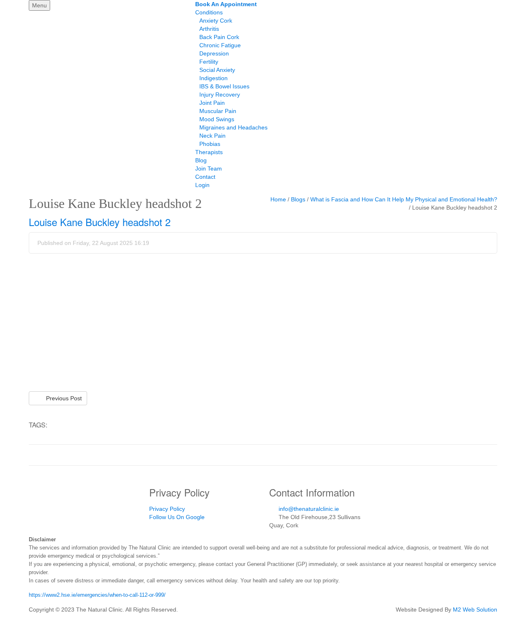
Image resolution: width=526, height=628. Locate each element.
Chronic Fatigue (220, 45)
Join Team (208, 168)
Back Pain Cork (219, 37)
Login (202, 185)
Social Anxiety (217, 70)
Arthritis (209, 28)
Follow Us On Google (177, 517)
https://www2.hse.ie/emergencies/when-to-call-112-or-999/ (97, 595)
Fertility (208, 61)
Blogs (298, 199)
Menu (39, 5)
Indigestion (213, 78)
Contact (205, 176)
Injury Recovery (219, 94)
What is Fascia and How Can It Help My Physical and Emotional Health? (403, 199)
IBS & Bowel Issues (224, 86)
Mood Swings (216, 119)
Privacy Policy (167, 509)
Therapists (209, 152)
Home (278, 199)
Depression (214, 53)
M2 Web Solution (475, 609)
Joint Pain (212, 102)
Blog (201, 160)
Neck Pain (212, 135)
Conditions (209, 12)
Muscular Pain (217, 111)
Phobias (209, 144)
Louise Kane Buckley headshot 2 (100, 222)
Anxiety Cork (215, 20)
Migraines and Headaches (233, 127)
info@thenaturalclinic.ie (309, 509)
